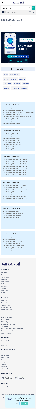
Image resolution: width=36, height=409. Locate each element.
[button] (8, 25)
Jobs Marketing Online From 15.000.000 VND (15, 168)
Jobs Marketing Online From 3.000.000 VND (15, 159)
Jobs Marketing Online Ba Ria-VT (12, 140)
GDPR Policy (4, 322)
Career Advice (5, 281)
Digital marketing (6, 357)
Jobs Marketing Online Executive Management (15, 198)
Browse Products (6, 307)
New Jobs (4, 272)
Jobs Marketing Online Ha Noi (11, 134)
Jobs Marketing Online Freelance (12, 215)
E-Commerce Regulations (8, 324)
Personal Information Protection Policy (12, 328)
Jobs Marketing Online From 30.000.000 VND (15, 172)
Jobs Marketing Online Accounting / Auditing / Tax (16, 108)
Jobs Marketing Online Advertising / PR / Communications (18, 112)
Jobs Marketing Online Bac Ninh (11, 149)
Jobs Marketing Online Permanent (12, 211)
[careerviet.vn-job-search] (7, 378)
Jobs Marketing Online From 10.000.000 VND (15, 166)
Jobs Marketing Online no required (12, 237)
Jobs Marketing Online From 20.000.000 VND (15, 170)
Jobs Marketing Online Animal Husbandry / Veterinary (17, 116)
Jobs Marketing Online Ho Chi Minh (12, 136)
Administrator (5, 368)
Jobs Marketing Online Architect (12, 119)
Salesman (7, 88)
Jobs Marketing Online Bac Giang (12, 144)
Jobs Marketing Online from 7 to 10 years (14, 248)
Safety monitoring (6, 362)
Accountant (16, 83)
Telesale (3, 364)
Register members (6, 293)
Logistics (22, 79)
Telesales (24, 88)
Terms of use (4, 326)
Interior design (5, 355)
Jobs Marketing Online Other (11, 217)
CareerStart (4, 290)
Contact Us (4, 345)
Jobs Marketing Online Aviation (11, 123)
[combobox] (16, 8)
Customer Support (6, 333)
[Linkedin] (4, 387)
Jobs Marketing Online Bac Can (11, 142)
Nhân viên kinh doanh (10, 79)
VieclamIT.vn (4, 343)
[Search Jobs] (33, 8)
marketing (26, 83)
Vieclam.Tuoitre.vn (6, 341)
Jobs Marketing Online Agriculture (12, 114)
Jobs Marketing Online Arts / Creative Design (15, 121)
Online (6, 74)
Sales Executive (15, 74)
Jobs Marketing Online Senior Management (14, 196)
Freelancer (4, 353)
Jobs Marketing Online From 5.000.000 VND (15, 161)
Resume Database (6, 303)
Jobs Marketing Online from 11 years (12, 250)
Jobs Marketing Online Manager (11, 194)
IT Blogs (3, 284)
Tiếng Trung (7, 83)
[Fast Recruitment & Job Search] (18, 2)
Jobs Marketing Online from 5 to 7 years (13, 245)
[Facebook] (1, 387)
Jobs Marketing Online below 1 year (12, 241)
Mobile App (4, 286)
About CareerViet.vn (6, 317)
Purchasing (15, 88)
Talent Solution (5, 305)
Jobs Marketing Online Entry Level (12, 187)
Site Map (3, 288)
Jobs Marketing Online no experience (13, 239)
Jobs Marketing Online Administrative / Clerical (15, 110)
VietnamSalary (5, 277)
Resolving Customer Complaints (10, 331)
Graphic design (5, 359)
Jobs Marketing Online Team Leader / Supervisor (16, 192)
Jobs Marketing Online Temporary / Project (14, 213)
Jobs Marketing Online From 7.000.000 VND (14, 164)
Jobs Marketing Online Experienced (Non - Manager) (17, 189)
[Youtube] (7, 387)
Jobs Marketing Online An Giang (11, 138)
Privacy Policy (5, 319)
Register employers (6, 309)
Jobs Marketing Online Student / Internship (14, 185)
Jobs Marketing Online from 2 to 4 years (13, 243)
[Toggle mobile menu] (2, 2)
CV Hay (3, 275)
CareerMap (4, 279)
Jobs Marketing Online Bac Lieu (11, 146)
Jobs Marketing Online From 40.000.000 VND (15, 174)
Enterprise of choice (12, 12)
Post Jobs (4, 300)
